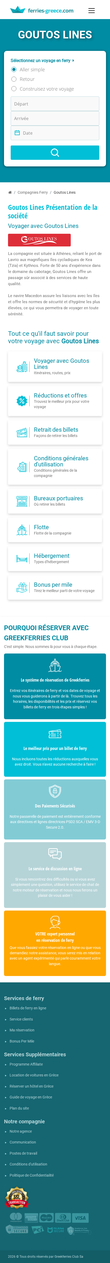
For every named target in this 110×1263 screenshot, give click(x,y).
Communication (23, 1142)
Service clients (21, 1019)
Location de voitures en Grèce (34, 1075)
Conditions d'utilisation (28, 1164)
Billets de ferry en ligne (28, 1008)
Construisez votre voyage (47, 89)
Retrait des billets (56, 429)
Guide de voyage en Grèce (31, 1097)
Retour (27, 79)
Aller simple (32, 69)
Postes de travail (23, 1153)
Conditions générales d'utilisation (61, 461)
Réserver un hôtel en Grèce (31, 1086)
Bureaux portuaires (58, 498)
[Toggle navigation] (91, 10)
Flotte (41, 527)
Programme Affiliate (26, 1064)
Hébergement (51, 556)
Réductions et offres (60, 395)
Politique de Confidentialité (32, 1175)
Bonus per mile (53, 585)
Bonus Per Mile (22, 1041)
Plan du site (19, 1108)
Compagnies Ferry (33, 192)
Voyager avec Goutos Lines (61, 364)
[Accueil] (10, 192)
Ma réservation (22, 1030)
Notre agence (21, 1131)
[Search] (55, 152)
